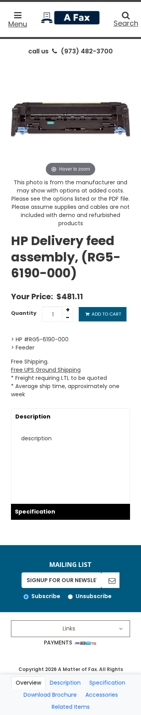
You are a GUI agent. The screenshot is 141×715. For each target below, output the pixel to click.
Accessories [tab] (101, 695)
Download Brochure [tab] (50, 695)
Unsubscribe (94, 596)
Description (33, 416)
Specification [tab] (107, 683)
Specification (35, 512)
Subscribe (45, 596)
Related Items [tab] (71, 707)
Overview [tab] (28, 683)
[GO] (110, 580)
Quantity (23, 313)
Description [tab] (65, 683)
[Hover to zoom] (70, 119)
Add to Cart (105, 314)
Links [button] (69, 628)
